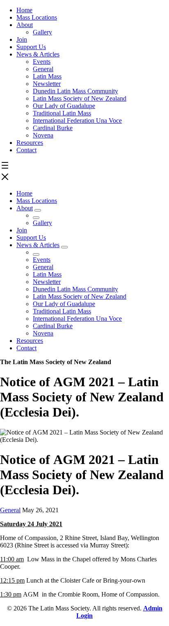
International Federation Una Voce (77, 120)
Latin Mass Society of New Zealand (79, 98)
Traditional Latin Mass (62, 113)
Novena (43, 135)
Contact (26, 149)
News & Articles (37, 54)
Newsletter (47, 83)
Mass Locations (36, 17)
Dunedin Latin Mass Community (75, 91)
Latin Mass (47, 76)
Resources (29, 142)
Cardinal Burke (53, 127)
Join (21, 39)
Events (41, 61)
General (43, 68)
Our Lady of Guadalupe (64, 105)
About (24, 24)
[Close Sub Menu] (36, 217)
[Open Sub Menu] (37, 210)
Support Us (31, 46)
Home (24, 10)
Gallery (42, 32)
